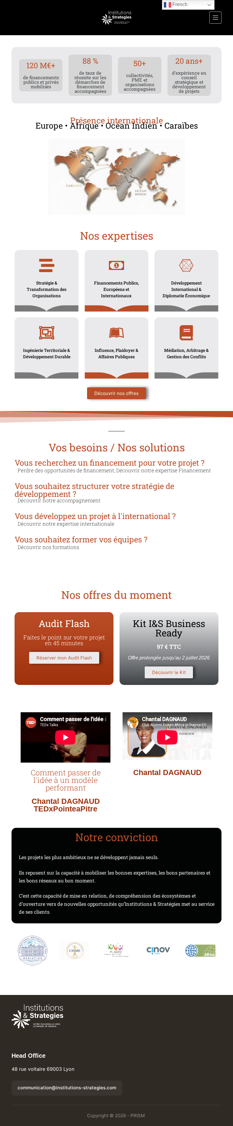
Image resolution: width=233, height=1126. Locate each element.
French (179, 4)
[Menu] (215, 18)
